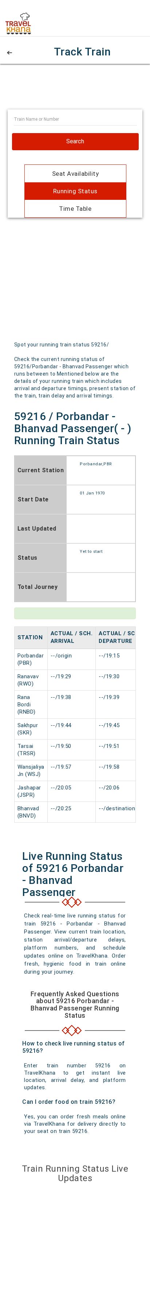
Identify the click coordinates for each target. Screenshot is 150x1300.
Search (75, 141)
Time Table (75, 208)
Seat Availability (75, 173)
